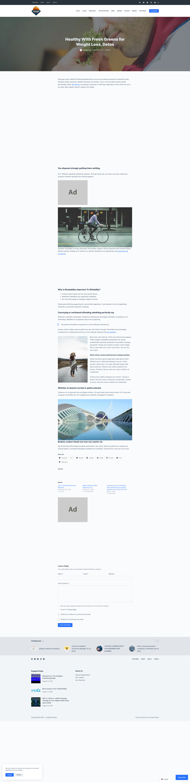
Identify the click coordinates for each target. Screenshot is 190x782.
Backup (127, 11)
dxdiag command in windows (49, 649)
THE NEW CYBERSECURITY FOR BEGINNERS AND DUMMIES (114, 648)
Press (42, 2)
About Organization (82, 675)
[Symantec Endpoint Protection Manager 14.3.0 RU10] (67, 649)
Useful (55, 2)
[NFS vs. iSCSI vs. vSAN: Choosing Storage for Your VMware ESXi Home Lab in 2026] (35, 702)
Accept (9, 775)
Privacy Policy (72, 609)
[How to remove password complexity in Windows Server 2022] (132, 649)
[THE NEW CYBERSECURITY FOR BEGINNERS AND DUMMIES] (99, 649)
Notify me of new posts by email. (72, 619)
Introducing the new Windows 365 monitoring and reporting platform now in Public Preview (117, 487)
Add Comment (63, 583)
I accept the (68, 609)
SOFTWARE (142, 11)
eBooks (119, 11)
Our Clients (79, 677)
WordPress (76, 84)
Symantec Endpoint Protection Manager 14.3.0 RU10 (81, 648)
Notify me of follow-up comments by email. (76, 614)
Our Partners (80, 680)
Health (108, 50)
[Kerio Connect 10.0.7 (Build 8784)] (35, 690)
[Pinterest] (151, 2)
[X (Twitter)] (143, 2)
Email (85, 574)
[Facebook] (140, 2)
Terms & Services (141, 717)
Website (111, 574)
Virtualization (104, 11)
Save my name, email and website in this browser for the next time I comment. (84, 606)
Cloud (84, 11)
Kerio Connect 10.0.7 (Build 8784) (54, 689)
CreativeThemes (51, 717)
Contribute (154, 11)
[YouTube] (155, 2)
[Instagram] (147, 2)
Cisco (78, 11)
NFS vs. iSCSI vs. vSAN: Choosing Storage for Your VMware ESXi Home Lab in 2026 (55, 700)
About (48, 2)
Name (60, 574)
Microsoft (92, 11)
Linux (113, 11)
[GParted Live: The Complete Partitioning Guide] (35, 678)
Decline (19, 775)
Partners (35, 2)
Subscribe (182, 777)
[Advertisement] (95, 113)
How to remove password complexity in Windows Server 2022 (148, 648)
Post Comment (65, 625)
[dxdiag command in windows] (34, 649)
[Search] (158, 2)
